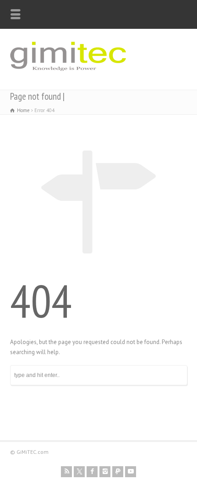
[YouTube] (130, 471)
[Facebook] (92, 471)
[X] (79, 471)
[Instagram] (104, 471)
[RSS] (66, 471)
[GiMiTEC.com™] (68, 75)
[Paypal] (117, 471)
